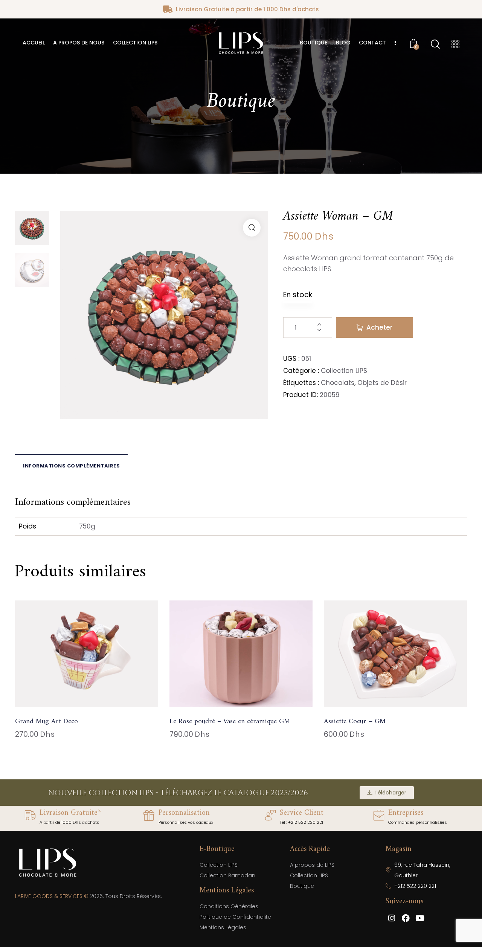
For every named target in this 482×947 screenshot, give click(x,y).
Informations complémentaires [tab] (71, 465)
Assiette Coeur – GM (355, 722)
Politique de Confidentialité (235, 917)
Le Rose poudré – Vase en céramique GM (229, 722)
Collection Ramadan (227, 875)
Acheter (379, 327)
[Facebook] (406, 918)
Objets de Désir (382, 382)
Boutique (302, 886)
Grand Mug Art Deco (46, 722)
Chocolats (337, 382)
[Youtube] (420, 918)
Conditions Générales (229, 906)
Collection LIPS (344, 370)
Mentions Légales (223, 927)
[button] (252, 228)
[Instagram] (392, 918)
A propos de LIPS (312, 865)
